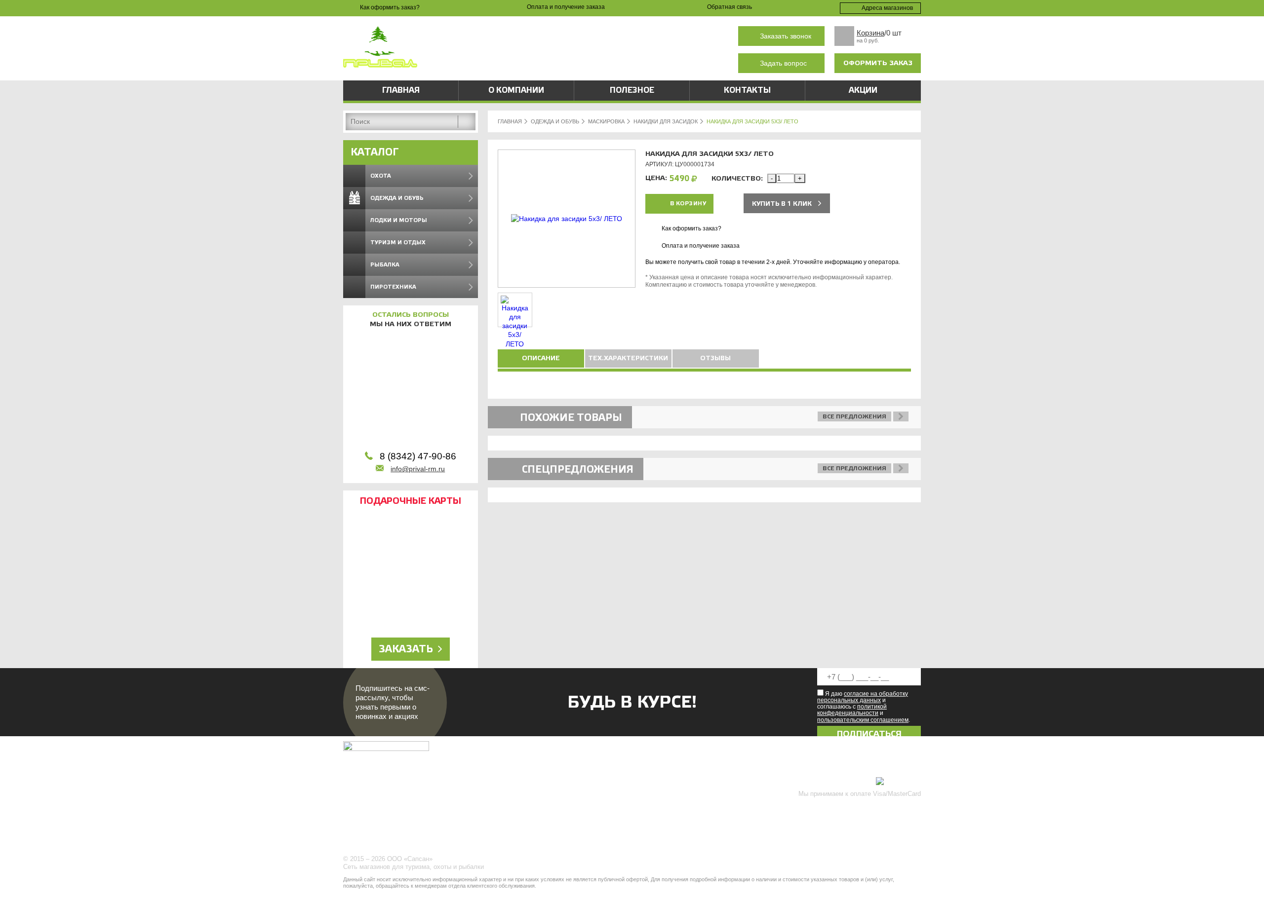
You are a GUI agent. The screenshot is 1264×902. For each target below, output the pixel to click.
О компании (516, 90)
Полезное (632, 90)
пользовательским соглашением (862, 719)
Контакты (747, 90)
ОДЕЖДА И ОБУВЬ (555, 121)
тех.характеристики (628, 358)
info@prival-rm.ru (418, 469)
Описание (541, 358)
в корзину (688, 203)
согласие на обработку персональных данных (862, 697)
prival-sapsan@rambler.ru (550, 63)
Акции (863, 90)
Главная (401, 90)
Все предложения (854, 416)
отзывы (715, 358)
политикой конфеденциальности (852, 709)
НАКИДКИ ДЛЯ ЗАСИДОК (665, 121)
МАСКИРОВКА (606, 121)
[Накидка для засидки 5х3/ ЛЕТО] (566, 219)
